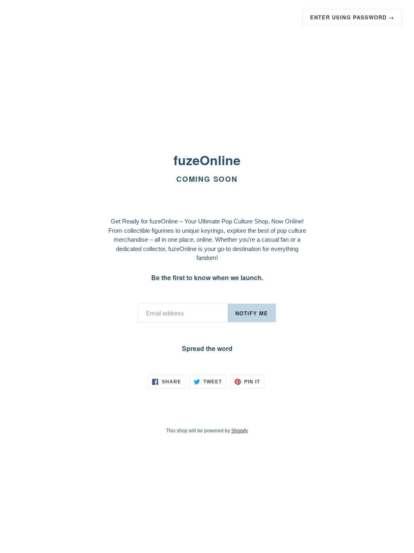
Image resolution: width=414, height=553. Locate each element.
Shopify (239, 431)
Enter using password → (352, 17)
